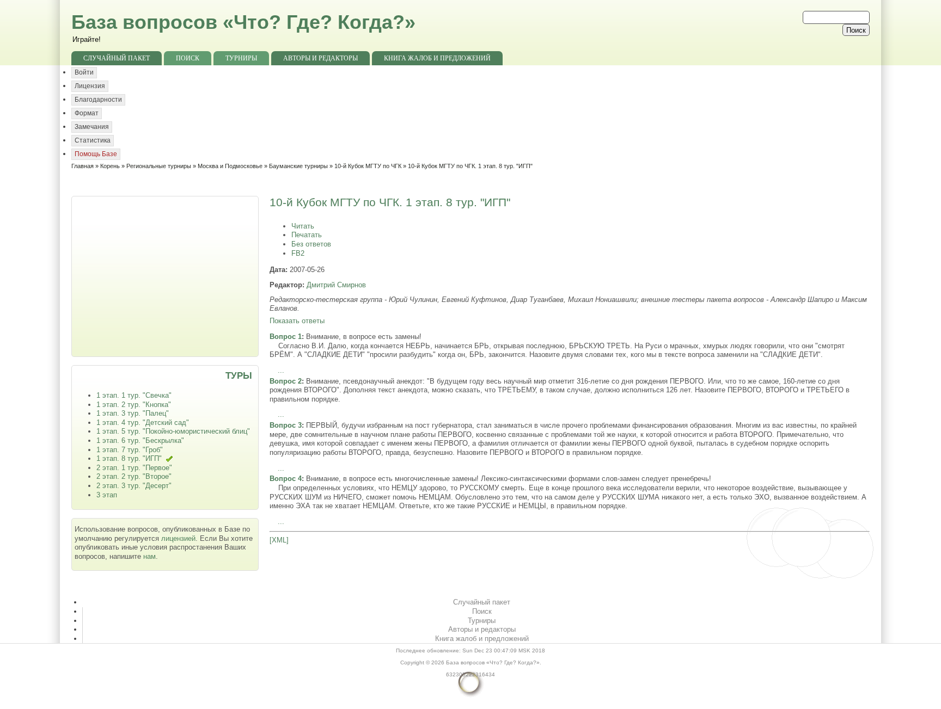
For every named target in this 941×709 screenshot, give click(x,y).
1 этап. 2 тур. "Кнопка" (133, 404)
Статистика (93, 140)
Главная (82, 166)
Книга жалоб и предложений (437, 58)
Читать (302, 226)
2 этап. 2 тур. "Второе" (134, 476)
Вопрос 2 (286, 381)
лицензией (178, 538)
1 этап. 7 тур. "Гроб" (129, 450)
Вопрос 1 (286, 336)
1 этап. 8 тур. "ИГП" (129, 458)
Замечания (92, 127)
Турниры (241, 58)
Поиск (187, 58)
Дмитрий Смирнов (336, 285)
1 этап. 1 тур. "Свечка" (134, 395)
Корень (110, 166)
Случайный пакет (116, 58)
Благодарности (98, 99)
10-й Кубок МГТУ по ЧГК (367, 166)
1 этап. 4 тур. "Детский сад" (142, 422)
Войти (84, 72)
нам (149, 556)
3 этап (106, 495)
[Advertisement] (166, 275)
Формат (87, 113)
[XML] (279, 540)
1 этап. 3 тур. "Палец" (132, 413)
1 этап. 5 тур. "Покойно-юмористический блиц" (173, 431)
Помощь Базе (96, 154)
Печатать (306, 235)
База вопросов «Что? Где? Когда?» (243, 22)
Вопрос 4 (286, 478)
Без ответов (311, 244)
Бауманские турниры (298, 166)
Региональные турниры (158, 166)
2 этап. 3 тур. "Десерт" (134, 486)
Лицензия (90, 86)
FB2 (297, 253)
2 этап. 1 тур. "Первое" (134, 468)
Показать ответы (297, 321)
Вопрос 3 (286, 425)
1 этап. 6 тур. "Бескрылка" (140, 440)
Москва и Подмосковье (230, 166)
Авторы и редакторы (320, 58)
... (281, 370)
